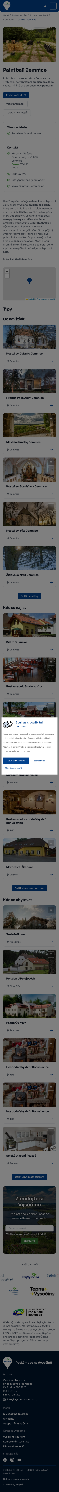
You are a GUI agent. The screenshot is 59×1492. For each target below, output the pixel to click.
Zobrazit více (39, 761)
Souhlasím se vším (16, 761)
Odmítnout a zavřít (13, 768)
